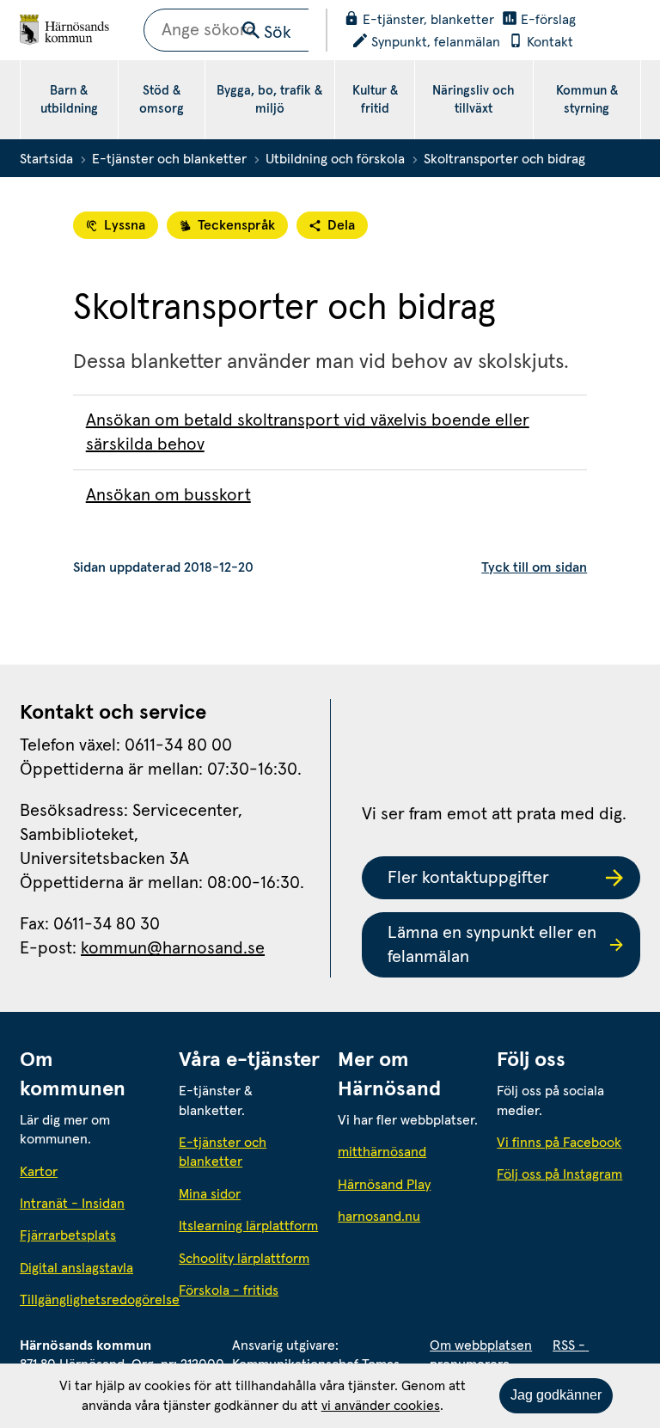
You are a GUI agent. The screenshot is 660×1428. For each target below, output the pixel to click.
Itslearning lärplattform (248, 1226)
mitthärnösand (409, 1151)
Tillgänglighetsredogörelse (91, 1300)
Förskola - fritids (228, 1290)
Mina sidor (210, 1194)
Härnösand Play (384, 1185)
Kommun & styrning (587, 99)
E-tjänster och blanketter (169, 159)
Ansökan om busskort (168, 495)
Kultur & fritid (375, 99)
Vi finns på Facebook (559, 1142)
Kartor (39, 1172)
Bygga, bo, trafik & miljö (269, 99)
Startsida (46, 159)
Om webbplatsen (481, 1345)
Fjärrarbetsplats (68, 1235)
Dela (341, 225)
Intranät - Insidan (72, 1203)
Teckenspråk (236, 225)
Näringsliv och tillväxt (473, 99)
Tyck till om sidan (534, 567)
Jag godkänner (556, 1395)
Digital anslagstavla (76, 1268)
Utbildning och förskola (335, 159)
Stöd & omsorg (161, 99)
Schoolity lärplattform (244, 1259)
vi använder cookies (380, 1406)
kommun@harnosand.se (173, 948)
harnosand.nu (409, 1216)
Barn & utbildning (69, 99)
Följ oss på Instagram (559, 1174)
